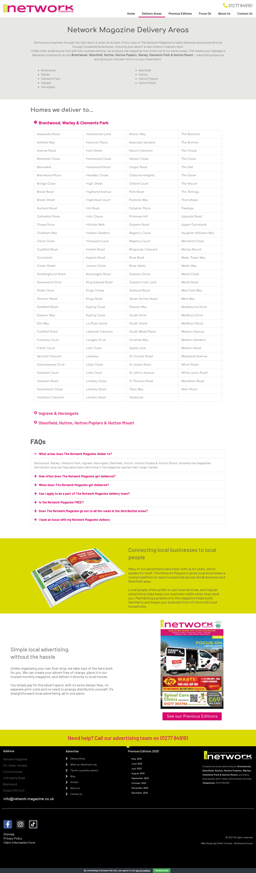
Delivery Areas (152, 13)
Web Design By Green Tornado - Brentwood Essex (227, 843)
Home (131, 13)
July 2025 (136, 768)
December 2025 (139, 793)
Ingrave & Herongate (59, 413)
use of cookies (142, 870)
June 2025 (136, 764)
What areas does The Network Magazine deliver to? (75, 454)
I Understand (161, 870)
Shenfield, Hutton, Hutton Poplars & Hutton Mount (86, 422)
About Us (224, 13)
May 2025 (136, 759)
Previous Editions (180, 13)
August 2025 (138, 773)
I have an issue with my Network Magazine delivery (74, 520)
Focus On (205, 13)
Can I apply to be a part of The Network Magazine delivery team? (84, 493)
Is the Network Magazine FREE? (61, 502)
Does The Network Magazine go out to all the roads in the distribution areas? (93, 511)
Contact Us (245, 13)
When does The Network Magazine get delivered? (74, 485)
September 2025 (140, 778)
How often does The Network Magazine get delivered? (77, 476)
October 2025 (138, 783)
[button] (128, 122)
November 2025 (139, 788)
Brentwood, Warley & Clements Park (73, 122)
